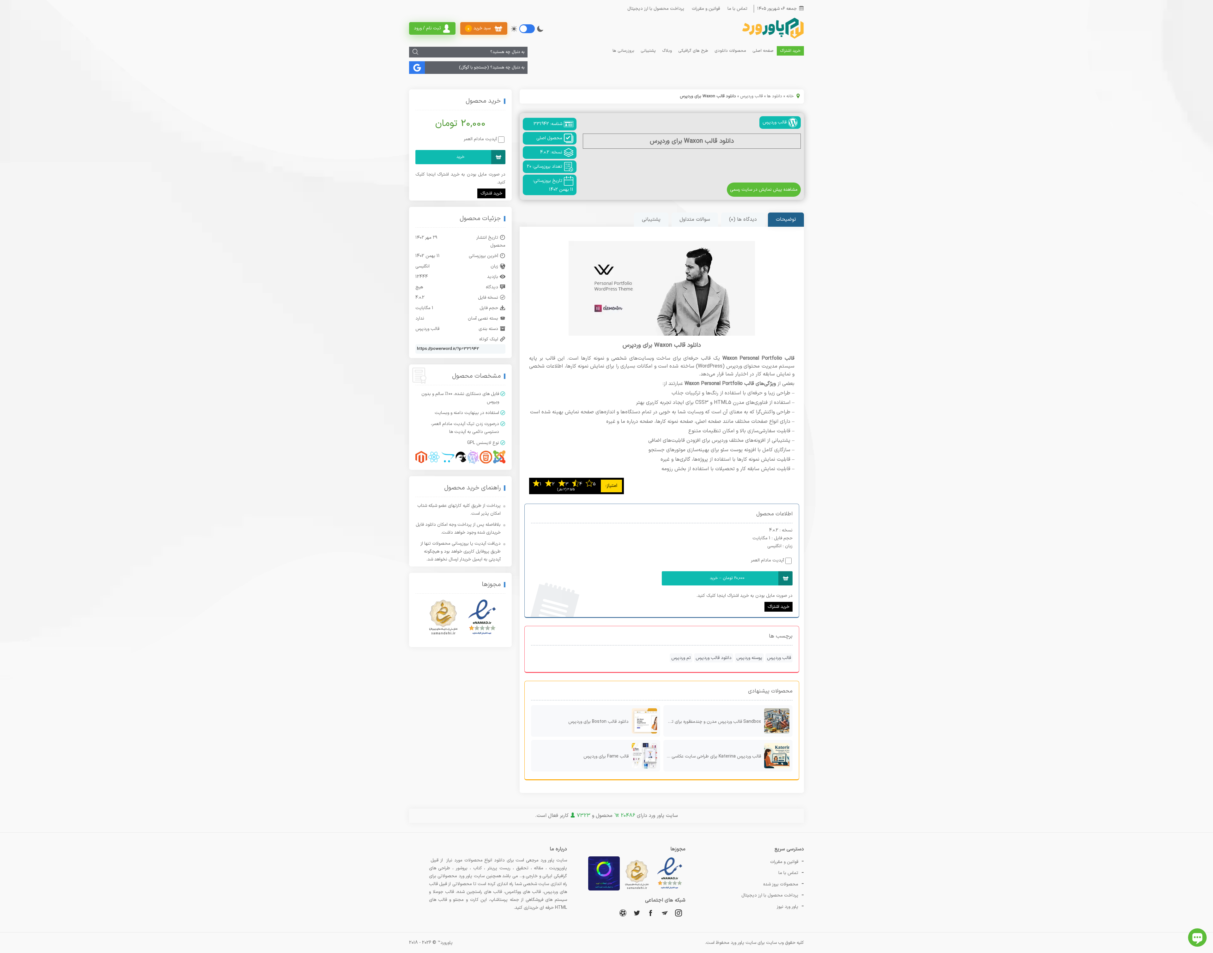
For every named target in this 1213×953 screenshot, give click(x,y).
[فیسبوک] (650, 913)
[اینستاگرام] (678, 913)
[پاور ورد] (772, 38)
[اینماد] (482, 617)
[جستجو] (415, 52)
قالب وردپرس (751, 96)
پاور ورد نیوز (787, 906)
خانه (790, 96)
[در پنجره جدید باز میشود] (669, 889)
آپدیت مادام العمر (767, 560)
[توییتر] (636, 913)
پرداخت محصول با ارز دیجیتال (655, 8)
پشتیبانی (648, 51)
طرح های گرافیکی (693, 51)
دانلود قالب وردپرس (714, 658)
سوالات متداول (694, 219)
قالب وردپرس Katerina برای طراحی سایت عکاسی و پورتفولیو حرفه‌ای (712, 756)
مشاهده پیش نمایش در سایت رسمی (764, 189)
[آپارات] (623, 913)
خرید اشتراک (790, 51)
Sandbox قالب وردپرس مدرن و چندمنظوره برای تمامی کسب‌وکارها (712, 721)
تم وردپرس (681, 658)
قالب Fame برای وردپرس (606, 756)
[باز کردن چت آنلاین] (1197, 937)
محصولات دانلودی (730, 51)
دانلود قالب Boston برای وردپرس (598, 721)
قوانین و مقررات (706, 8)
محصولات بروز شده (780, 884)
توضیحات (786, 219)
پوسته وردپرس (749, 658)
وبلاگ (667, 51)
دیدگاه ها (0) (743, 219)
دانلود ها (774, 96)
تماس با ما (737, 8)
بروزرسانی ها (623, 51)
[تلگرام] (664, 913)
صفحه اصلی (763, 51)
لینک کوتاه (488, 339)
